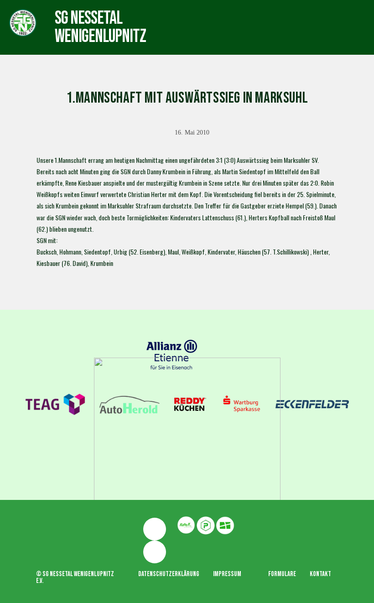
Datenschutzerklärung (168, 574)
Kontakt (320, 574)
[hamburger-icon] (211, 18)
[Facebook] (154, 529)
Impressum (227, 574)
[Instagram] (154, 552)
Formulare (282, 574)
